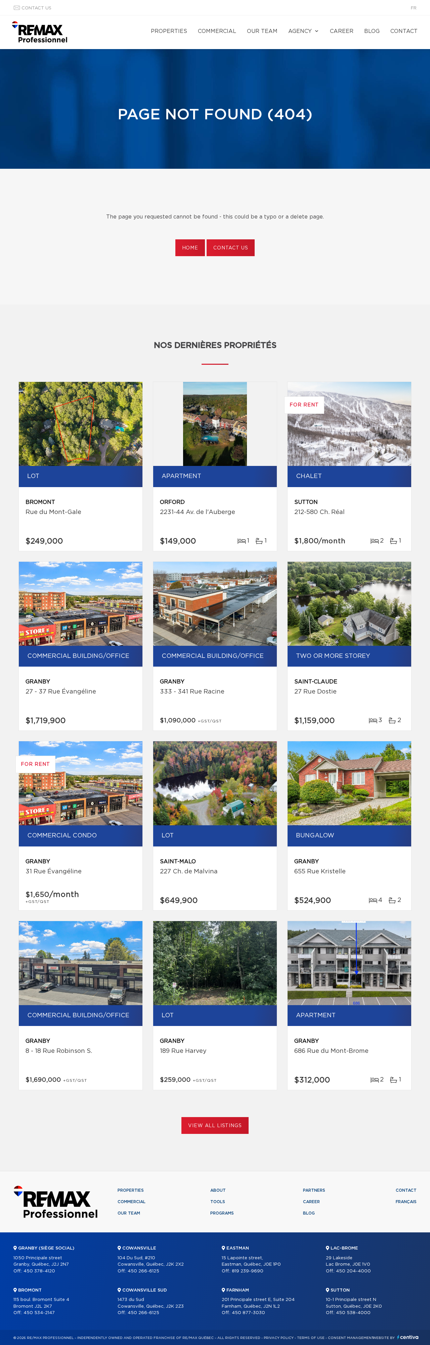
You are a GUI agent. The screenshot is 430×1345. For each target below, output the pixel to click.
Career (341, 31)
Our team (262, 31)
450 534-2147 (39, 1313)
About (218, 1190)
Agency (300, 31)
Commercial (217, 31)
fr (414, 8)
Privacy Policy (279, 1338)
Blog (372, 31)
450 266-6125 (143, 1271)
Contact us (36, 8)
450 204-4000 (353, 1271)
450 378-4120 (39, 1271)
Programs (222, 1213)
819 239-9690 (247, 1271)
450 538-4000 (353, 1313)
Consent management (351, 1338)
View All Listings (215, 1125)
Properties (169, 31)
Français (406, 1202)
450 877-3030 (248, 1313)
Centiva (408, 1337)
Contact (404, 31)
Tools (217, 1202)
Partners (314, 1190)
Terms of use (311, 1338)
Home (190, 248)
